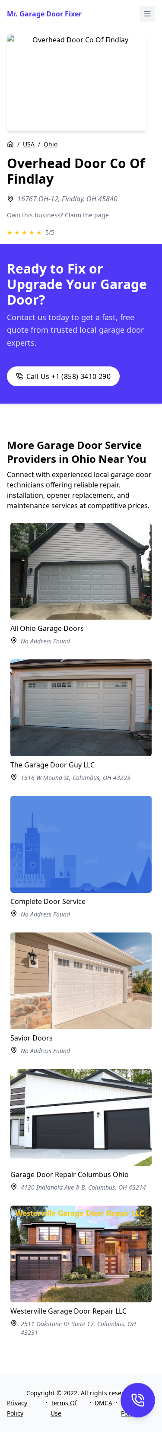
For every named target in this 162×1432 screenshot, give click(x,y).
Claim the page (87, 215)
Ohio (50, 144)
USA (29, 144)
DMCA (103, 1403)
